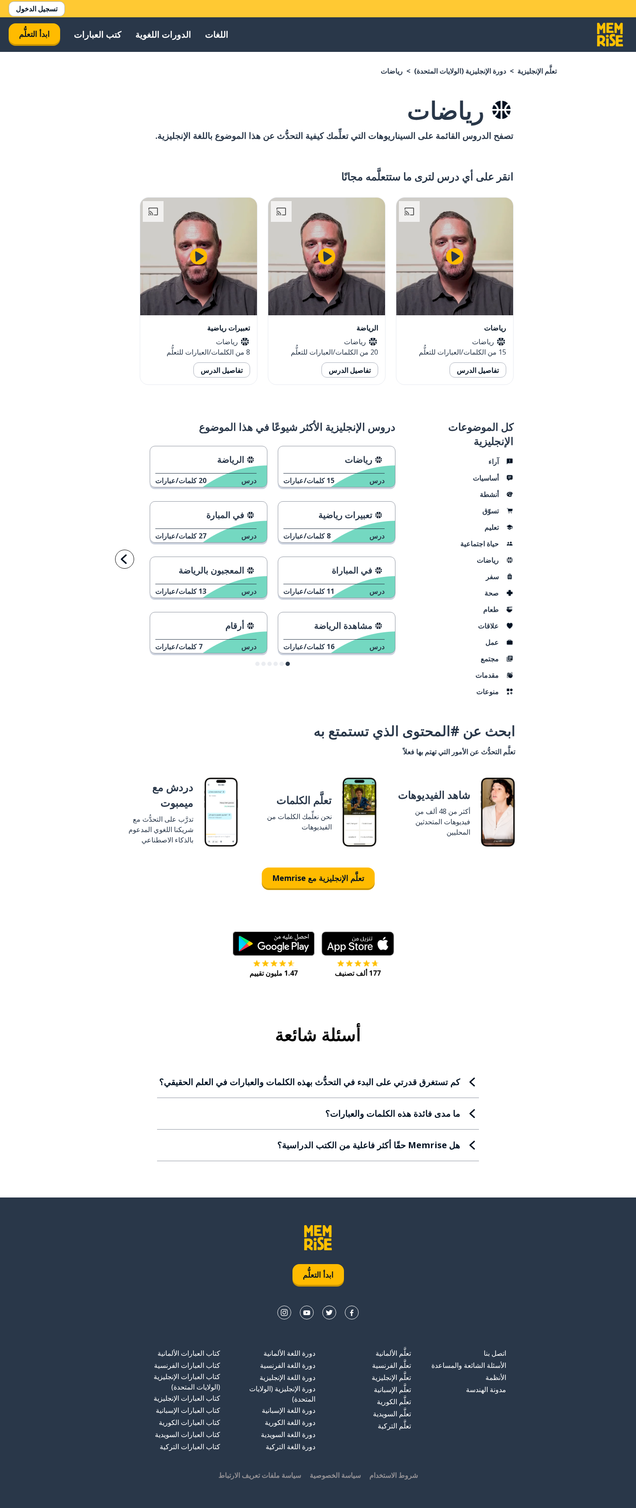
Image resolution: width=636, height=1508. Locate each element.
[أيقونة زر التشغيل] (454, 256)
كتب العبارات (98, 34)
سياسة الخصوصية (335, 1475)
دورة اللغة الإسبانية (288, 1410)
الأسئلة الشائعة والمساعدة (468, 1365)
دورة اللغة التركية (290, 1446)
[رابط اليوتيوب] (307, 1312)
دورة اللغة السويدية (288, 1434)
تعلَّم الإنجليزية (537, 71)
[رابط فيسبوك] (352, 1312)
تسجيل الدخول (37, 8)
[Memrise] (610, 34)
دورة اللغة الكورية (290, 1422)
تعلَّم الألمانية (393, 1353)
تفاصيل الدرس (478, 370)
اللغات (216, 34)
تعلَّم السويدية (392, 1413)
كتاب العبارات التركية (190, 1446)
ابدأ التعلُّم (34, 34)
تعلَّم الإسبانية (392, 1389)
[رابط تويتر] (329, 1312)
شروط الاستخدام (393, 1475)
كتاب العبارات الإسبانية (188, 1410)
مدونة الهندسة (486, 1389)
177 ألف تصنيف (358, 973)
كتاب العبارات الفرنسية (187, 1365)
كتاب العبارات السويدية (187, 1434)
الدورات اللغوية (163, 34)
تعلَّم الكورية (394, 1401)
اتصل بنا (495, 1353)
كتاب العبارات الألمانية (188, 1353)
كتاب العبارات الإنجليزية (187, 1398)
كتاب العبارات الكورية (189, 1422)
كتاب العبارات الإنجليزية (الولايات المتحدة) (187, 1382)
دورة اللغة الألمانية (289, 1353)
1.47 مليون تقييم (274, 973)
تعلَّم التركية (394, 1426)
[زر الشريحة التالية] (124, 559)
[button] (288, 664)
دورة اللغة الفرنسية (287, 1365)
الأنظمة (495, 1377)
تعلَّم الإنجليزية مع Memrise (318, 878)
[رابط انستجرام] (284, 1312)
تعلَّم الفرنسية (391, 1365)
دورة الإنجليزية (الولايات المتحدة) (460, 71)
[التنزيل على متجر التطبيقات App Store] (357, 944)
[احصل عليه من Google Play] (274, 944)
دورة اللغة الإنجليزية (287, 1377)
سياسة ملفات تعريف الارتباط (259, 1475)
